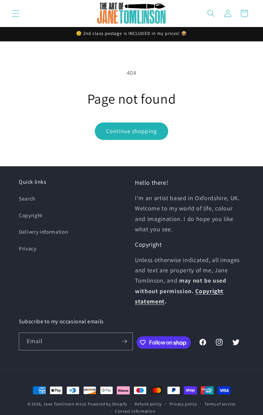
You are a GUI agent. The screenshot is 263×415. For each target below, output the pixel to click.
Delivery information (43, 231)
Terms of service (220, 403)
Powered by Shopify (107, 403)
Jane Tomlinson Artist (64, 403)
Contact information (135, 411)
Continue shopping (131, 131)
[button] (16, 13)
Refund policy (148, 403)
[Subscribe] (124, 341)
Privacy (28, 248)
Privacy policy (183, 403)
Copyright (30, 215)
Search (27, 198)
